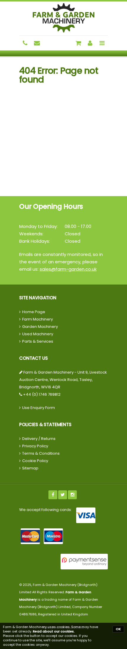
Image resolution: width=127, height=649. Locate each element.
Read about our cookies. (54, 631)
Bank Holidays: (34, 241)
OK (118, 629)
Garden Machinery (40, 326)
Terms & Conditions (41, 453)
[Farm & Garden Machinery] (63, 17)
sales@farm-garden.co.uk (68, 269)
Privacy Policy (35, 446)
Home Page (33, 312)
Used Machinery (37, 334)
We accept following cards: (45, 509)
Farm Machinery (37, 319)
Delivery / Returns (39, 438)
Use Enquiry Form (38, 407)
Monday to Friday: (38, 226)
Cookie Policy (35, 461)
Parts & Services (37, 341)
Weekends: (31, 234)
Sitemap (30, 468)
